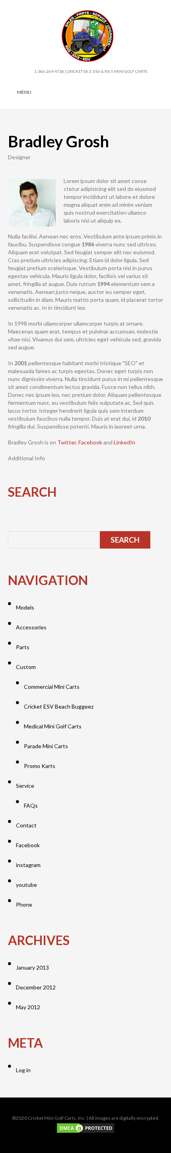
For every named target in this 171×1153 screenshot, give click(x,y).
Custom (26, 666)
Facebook (90, 442)
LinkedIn (124, 442)
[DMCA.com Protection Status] (85, 1127)
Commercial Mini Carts (52, 686)
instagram (28, 864)
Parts (22, 647)
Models (25, 607)
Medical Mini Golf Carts (53, 726)
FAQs (31, 805)
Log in (23, 1070)
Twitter (66, 442)
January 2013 (32, 967)
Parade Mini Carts (46, 746)
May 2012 (28, 1007)
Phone (24, 904)
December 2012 (36, 987)
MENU (24, 92)
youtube (26, 884)
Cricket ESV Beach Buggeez (58, 706)
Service (25, 785)
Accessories (31, 627)
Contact (26, 825)
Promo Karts (39, 765)
